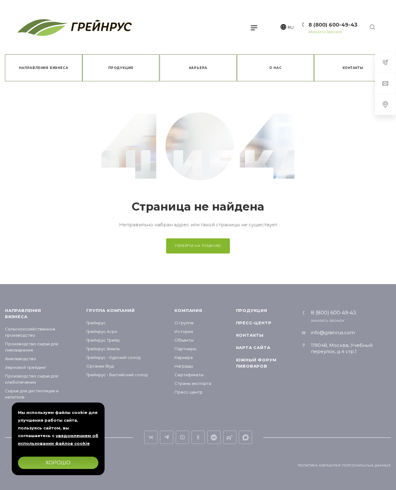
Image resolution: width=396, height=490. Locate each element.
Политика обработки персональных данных (344, 465)
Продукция (251, 310)
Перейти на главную (198, 246)
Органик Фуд (100, 366)
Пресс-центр (188, 392)
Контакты (250, 335)
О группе (184, 322)
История (183, 331)
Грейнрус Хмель (103, 348)
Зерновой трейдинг (25, 367)
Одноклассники (198, 437)
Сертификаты (189, 374)
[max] (245, 437)
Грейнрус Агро (101, 331)
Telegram (166, 437)
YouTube (182, 437)
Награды (183, 366)
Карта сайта (253, 347)
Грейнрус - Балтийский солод (117, 374)
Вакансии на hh (214, 437)
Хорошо (58, 463)
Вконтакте (150, 437)
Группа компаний (110, 310)
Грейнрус (96, 322)
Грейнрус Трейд (102, 340)
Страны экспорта (192, 383)
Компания (188, 310)
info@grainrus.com (333, 332)
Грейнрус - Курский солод (113, 357)
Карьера (183, 357)
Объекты (184, 340)
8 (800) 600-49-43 (332, 25)
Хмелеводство (20, 358)
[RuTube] (229, 437)
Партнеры (185, 348)
